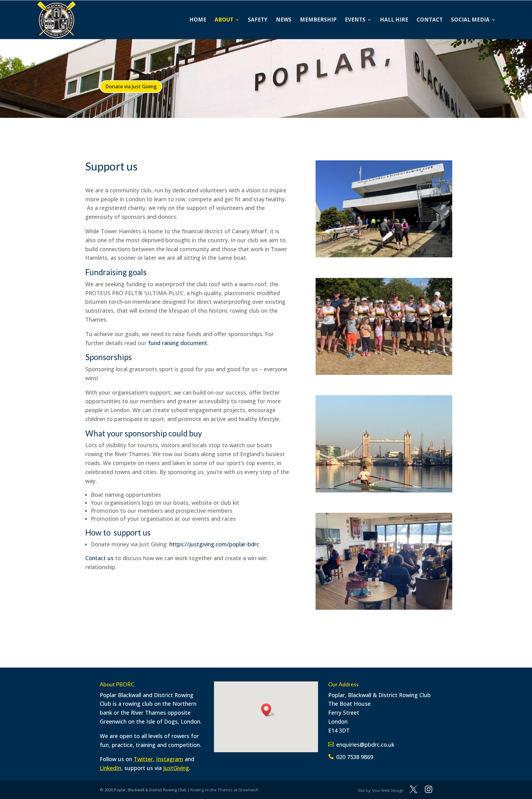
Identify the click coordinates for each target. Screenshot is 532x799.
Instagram (169, 759)
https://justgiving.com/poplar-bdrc (214, 544)
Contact (430, 20)
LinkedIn (110, 768)
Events (355, 20)
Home (197, 20)
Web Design (392, 790)
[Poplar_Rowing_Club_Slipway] (384, 255)
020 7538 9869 (354, 757)
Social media (470, 20)
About (224, 20)
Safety (258, 20)
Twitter (143, 759)
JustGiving (176, 768)
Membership (318, 20)
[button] (268, 710)
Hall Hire (394, 20)
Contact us (99, 558)
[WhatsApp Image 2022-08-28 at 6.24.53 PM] (384, 490)
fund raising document (177, 343)
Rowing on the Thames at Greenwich (224, 790)
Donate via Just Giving (131, 86)
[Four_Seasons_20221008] (384, 607)
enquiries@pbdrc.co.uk (365, 744)
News (284, 20)
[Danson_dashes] (384, 372)
